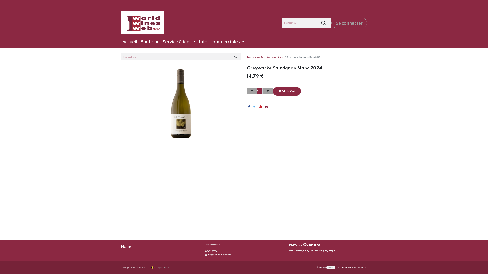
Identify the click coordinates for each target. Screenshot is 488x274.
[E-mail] (266, 107)
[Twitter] (254, 107)
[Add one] (267, 91)
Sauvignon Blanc (275, 56)
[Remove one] (252, 91)
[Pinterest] (260, 107)
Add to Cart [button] (288, 91)
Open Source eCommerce (354, 267)
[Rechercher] (324, 23)
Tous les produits (255, 56)
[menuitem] (130, 41)
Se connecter (349, 23)
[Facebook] (249, 107)
